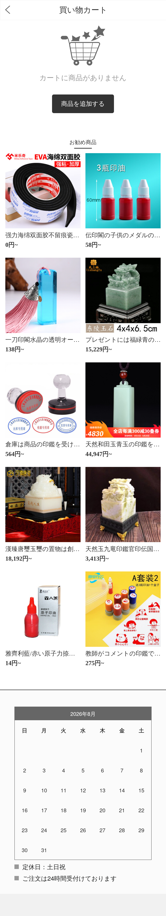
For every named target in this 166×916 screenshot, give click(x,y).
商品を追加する (83, 103)
